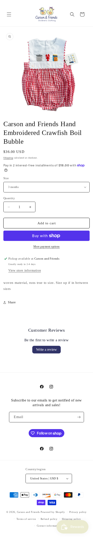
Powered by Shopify (53, 512)
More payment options (46, 246)
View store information (24, 270)
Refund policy (49, 519)
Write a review (46, 349)
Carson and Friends (28, 512)
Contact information (49, 525)
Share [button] (12, 302)
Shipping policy (71, 519)
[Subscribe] (79, 417)
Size (6, 178)
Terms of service (26, 519)
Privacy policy (78, 512)
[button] (9, 14)
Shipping (8, 158)
